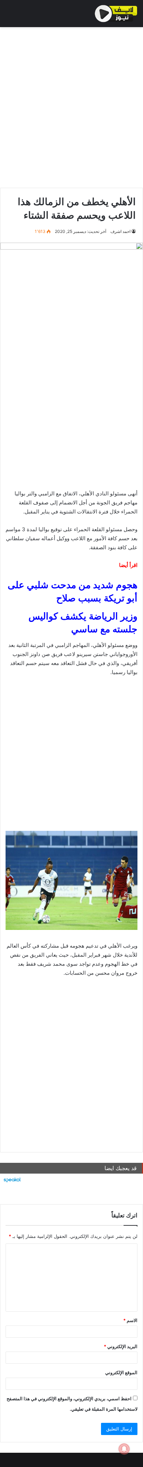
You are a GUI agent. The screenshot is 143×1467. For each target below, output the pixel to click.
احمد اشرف (120, 231)
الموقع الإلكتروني (121, 1372)
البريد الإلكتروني (120, 1346)
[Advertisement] (71, 105)
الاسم (130, 1320)
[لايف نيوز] (116, 13)
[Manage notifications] (124, 1448)
